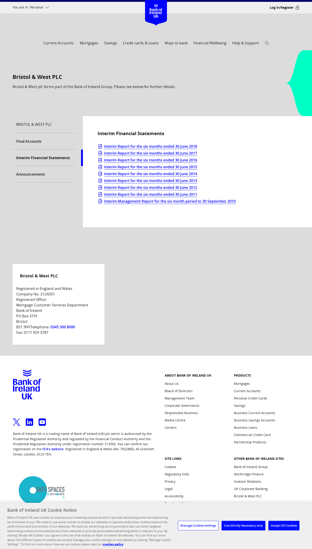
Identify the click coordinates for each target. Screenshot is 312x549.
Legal (169, 489)
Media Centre (175, 420)
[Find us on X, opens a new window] (16, 419)
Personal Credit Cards (250, 398)
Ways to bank (176, 43)
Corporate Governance (182, 405)
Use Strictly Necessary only (243, 525)
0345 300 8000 (62, 326)
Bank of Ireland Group (251, 467)
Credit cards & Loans (141, 43)
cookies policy (113, 544)
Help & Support (245, 43)
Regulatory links (177, 474)
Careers (171, 427)
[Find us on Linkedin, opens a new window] (29, 419)
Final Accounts (29, 141)
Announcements (30, 174)
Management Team (179, 398)
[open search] (267, 44)
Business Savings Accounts (254, 420)
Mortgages (89, 43)
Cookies (170, 467)
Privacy (170, 481)
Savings (110, 43)
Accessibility (174, 496)
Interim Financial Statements (43, 157)
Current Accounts (58, 43)
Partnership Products (250, 442)
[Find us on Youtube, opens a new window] (42, 419)
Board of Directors (179, 391)
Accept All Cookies (284, 525)
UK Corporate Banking (251, 489)
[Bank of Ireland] (156, 6)
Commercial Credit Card (252, 435)
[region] (156, 526)
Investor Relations (247, 481)
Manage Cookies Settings (198, 525)
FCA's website (52, 449)
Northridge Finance (249, 474)
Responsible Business (181, 413)
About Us (172, 383)
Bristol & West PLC (248, 496)
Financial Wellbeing (209, 43)
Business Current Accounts (254, 413)
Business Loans (245, 427)
